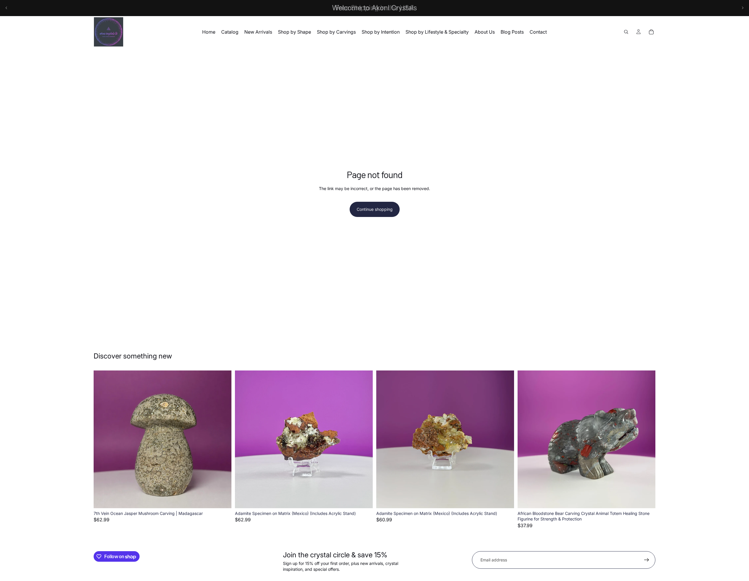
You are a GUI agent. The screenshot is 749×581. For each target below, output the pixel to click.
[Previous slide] (6, 7)
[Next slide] (742, 7)
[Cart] (651, 31)
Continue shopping (375, 209)
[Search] (626, 31)
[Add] (222, 499)
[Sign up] (646, 560)
